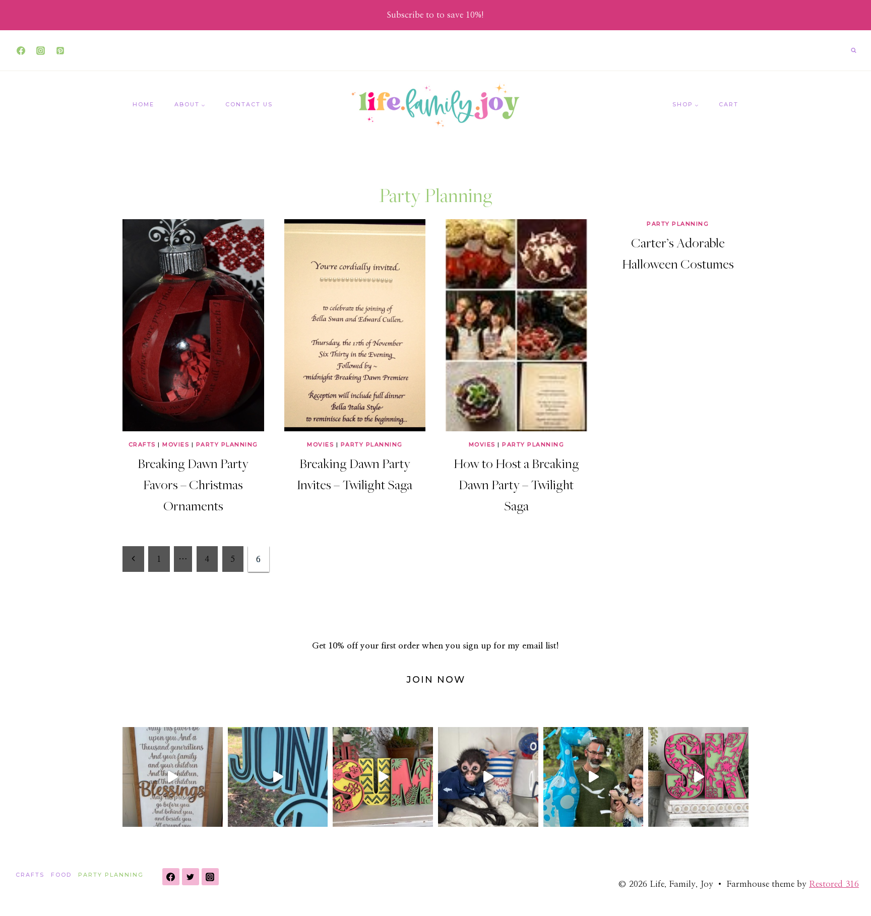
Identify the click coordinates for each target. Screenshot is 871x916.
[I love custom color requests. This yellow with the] (383, 777)
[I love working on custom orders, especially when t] (172, 777)
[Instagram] (40, 50)
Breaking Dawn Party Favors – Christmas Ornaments (193, 484)
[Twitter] (190, 876)
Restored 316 (834, 884)
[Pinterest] (60, 50)
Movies (175, 444)
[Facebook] (20, 50)
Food (61, 874)
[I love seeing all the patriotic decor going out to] (488, 777)
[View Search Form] (853, 50)
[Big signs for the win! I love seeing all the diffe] (278, 777)
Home (143, 104)
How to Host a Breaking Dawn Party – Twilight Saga (516, 484)
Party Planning (227, 444)
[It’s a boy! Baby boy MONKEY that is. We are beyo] (593, 777)
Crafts (142, 444)
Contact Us (249, 104)
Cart (728, 104)
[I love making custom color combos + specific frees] (698, 777)
